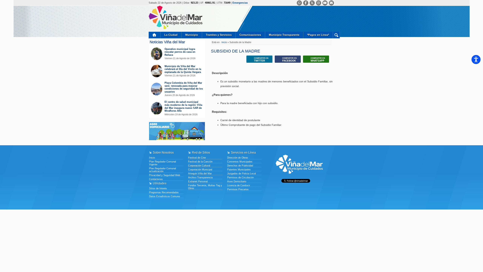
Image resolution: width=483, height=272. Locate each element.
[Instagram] (318, 2)
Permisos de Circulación (240, 177)
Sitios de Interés (158, 188)
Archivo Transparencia (200, 177)
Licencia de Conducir (238, 185)
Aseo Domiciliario (236, 181)
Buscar (336, 35)
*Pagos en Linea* (318, 34)
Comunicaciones (250, 34)
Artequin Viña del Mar (200, 173)
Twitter (261, 59)
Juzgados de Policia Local (241, 173)
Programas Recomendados (164, 192)
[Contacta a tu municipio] (331, 2)
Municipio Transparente (284, 34)
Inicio (154, 35)
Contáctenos (156, 179)
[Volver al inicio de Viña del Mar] (299, 176)
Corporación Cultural (199, 165)
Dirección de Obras (237, 157)
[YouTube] (325, 2)
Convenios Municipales (239, 161)
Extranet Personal (198, 181)
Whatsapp (318, 59)
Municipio (191, 34)
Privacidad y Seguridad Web (164, 175)
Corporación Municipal (200, 169)
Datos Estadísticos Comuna (164, 196)
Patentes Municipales (239, 169)
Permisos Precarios (238, 189)
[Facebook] (305, 2)
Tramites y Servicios (219, 34)
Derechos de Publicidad (240, 165)
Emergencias (240, 2)
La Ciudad (171, 34)
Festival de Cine (197, 157)
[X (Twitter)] (312, 2)
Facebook (289, 59)
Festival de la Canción (200, 161)
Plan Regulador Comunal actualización (162, 170)
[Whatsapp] (299, 2)
